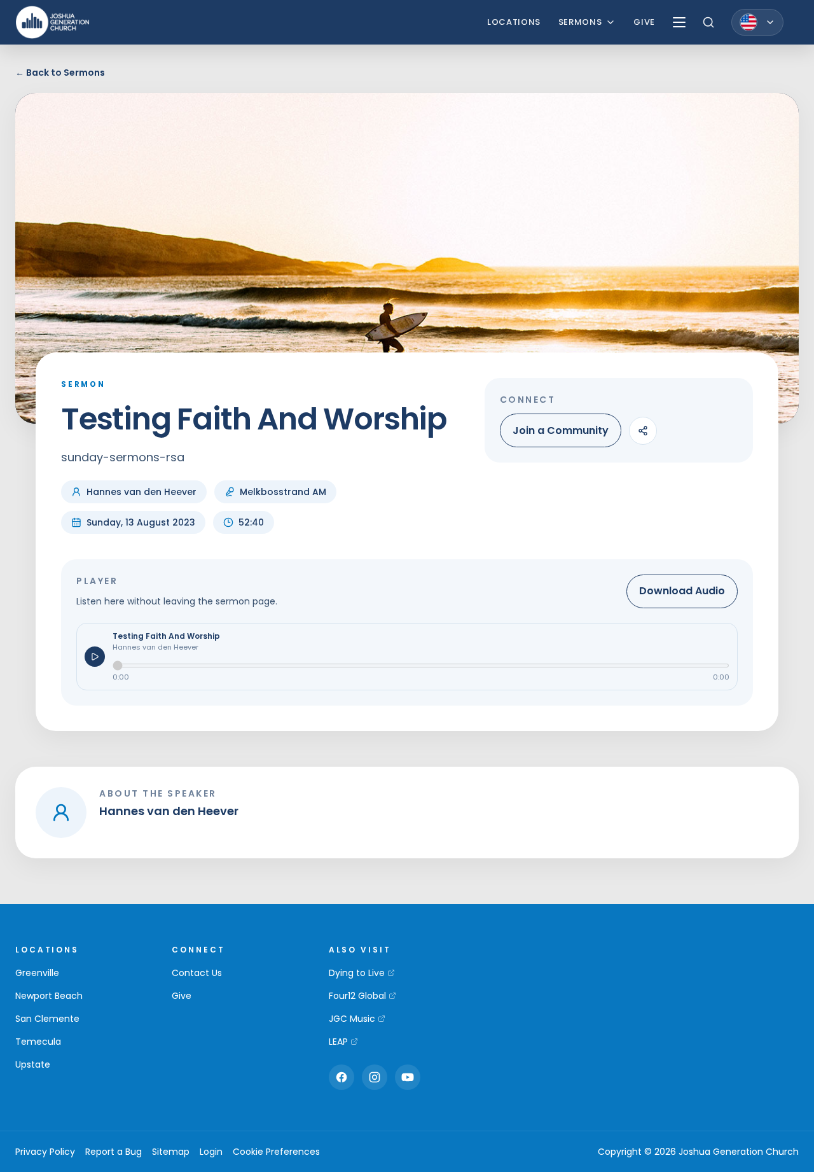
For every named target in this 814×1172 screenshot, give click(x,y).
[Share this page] (643, 431)
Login (211, 1151)
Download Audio (682, 590)
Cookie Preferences (276, 1151)
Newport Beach (49, 995)
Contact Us (197, 972)
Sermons (580, 22)
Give (644, 22)
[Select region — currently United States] (757, 22)
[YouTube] (407, 1077)
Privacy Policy (45, 1151)
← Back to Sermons (60, 72)
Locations (514, 22)
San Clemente (47, 1018)
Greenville (37, 972)
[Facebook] (341, 1077)
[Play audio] (95, 656)
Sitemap (171, 1151)
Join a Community (561, 430)
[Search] (708, 22)
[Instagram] (374, 1077)
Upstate (32, 1064)
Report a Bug (113, 1151)
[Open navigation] (679, 22)
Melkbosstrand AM (283, 491)
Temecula (38, 1041)
